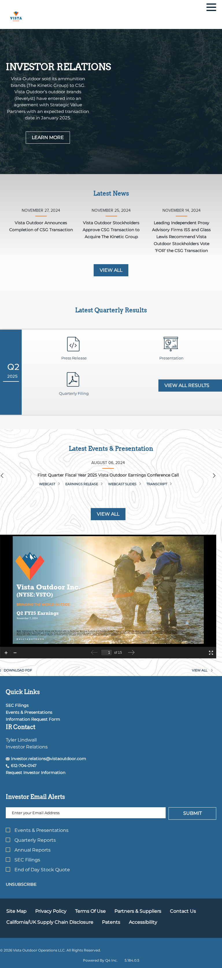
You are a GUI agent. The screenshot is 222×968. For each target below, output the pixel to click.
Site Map (16, 911)
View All (108, 514)
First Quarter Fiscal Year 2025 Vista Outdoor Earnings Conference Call (108, 475)
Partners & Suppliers (137, 911)
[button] (46, 758)
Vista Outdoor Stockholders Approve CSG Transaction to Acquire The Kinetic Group (111, 229)
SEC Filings (17, 705)
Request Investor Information (35, 772)
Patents (111, 922)
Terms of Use (90, 911)
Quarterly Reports (35, 840)
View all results (187, 385)
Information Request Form (33, 719)
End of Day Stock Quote (42, 869)
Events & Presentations (29, 712)
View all (111, 270)
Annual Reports (32, 850)
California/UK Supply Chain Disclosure (49, 922)
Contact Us (183, 911)
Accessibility (143, 922)
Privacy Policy (50, 911)
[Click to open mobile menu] (211, 8)
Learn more (48, 137)
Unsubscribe (21, 884)
